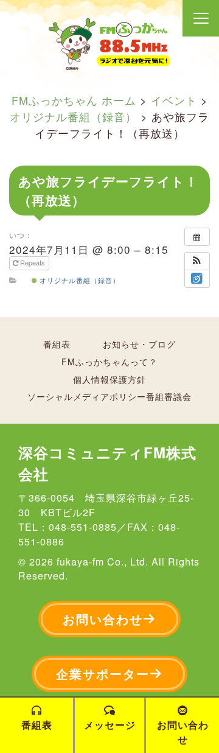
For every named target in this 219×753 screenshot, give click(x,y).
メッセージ (110, 725)
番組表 (57, 344)
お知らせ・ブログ (139, 344)
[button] (197, 261)
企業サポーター (103, 673)
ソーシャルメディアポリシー (86, 396)
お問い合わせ (103, 619)
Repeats (32, 262)
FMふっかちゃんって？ (109, 361)
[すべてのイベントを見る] (197, 237)
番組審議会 (169, 396)
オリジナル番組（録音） (78, 280)
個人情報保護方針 (109, 379)
